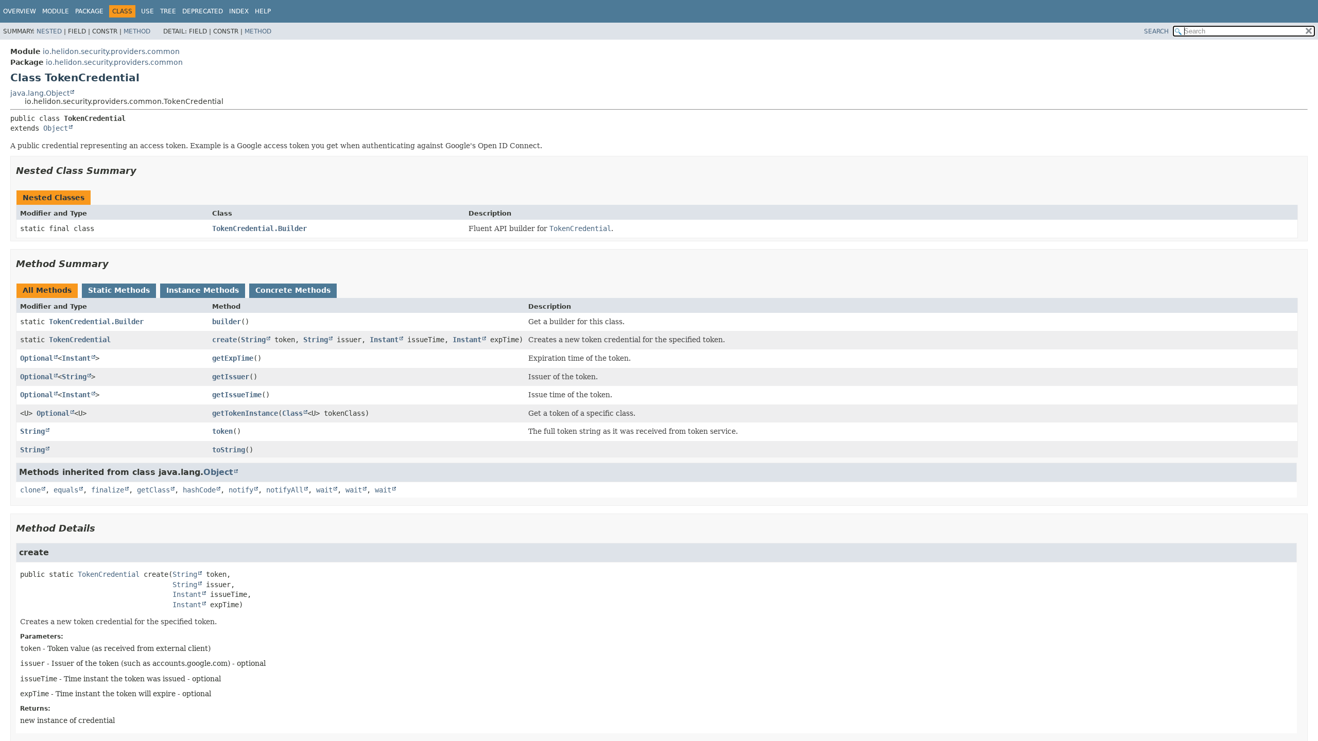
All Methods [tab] (47, 290)
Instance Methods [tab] (202, 290)
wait (324, 490)
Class (292, 413)
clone (30, 490)
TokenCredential (80, 340)
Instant (384, 340)
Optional (36, 358)
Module (55, 11)
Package (89, 11)
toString (228, 450)
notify (241, 490)
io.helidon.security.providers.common (111, 51)
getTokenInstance (245, 413)
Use (147, 11)
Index (239, 11)
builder (226, 321)
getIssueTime (237, 395)
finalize (107, 490)
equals (66, 490)
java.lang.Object (40, 93)
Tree (168, 11)
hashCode (199, 490)
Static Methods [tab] (119, 290)
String (253, 340)
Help (263, 11)
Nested (49, 31)
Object (55, 128)
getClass (153, 490)
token (222, 431)
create (224, 340)
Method (137, 31)
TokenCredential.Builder (259, 228)
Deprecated (202, 11)
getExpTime (232, 358)
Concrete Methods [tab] (293, 290)
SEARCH (1156, 31)
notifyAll (284, 490)
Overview (19, 11)
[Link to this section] (144, 170)
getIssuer (230, 377)
